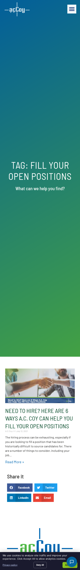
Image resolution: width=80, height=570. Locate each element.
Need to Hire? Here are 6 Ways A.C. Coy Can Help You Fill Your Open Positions (39, 418)
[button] (71, 9)
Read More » (14, 462)
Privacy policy (10, 565)
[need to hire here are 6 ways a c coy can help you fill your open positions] (40, 386)
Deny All (40, 564)
